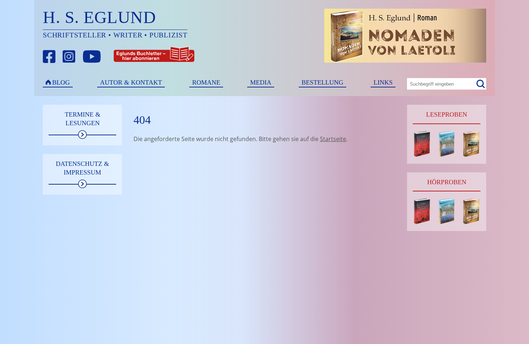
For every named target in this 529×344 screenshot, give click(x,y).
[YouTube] (91, 56)
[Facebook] (49, 56)
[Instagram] (69, 56)
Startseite (333, 139)
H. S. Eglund (99, 17)
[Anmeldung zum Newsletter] (127, 56)
